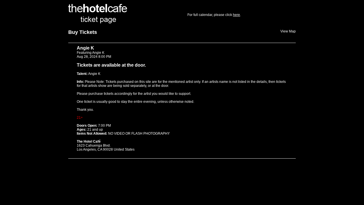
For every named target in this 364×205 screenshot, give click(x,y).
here (236, 15)
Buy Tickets (82, 32)
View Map (288, 31)
